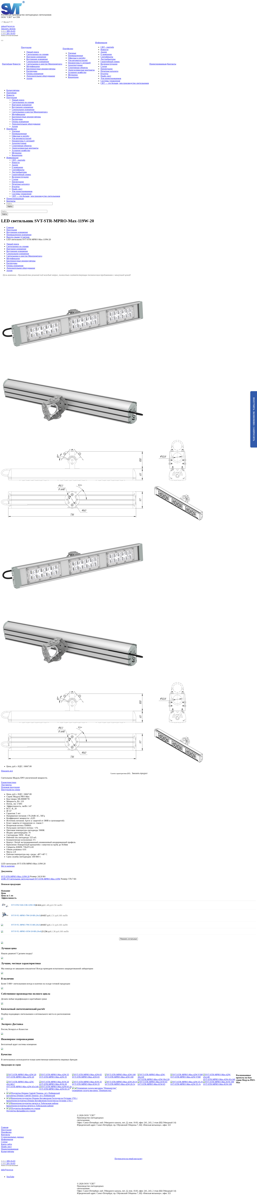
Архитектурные (75, 65)
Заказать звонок (8, 29)
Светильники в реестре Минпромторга (44, 64)
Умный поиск (32, 52)
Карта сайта (6, 1144)
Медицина (73, 75)
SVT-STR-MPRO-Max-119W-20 (15, 876)
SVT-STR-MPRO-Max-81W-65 (151, 1084)
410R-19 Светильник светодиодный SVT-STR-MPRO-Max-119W (30, 879)
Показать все (7, 771)
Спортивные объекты (78, 67)
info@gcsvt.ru (7, 1170)
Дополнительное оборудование (40, 76)
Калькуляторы (12, 90)
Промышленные (75, 55)
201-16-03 (8, 33)
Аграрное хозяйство (77, 72)
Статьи (104, 66)
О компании (106, 54)
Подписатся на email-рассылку (128, 1159)
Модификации (33, 66)
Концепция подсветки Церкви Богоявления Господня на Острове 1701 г (39, 1100)
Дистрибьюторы (108, 59)
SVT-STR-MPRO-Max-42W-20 (20, 1077)
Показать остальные (128, 939)
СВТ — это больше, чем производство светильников (125, 83)
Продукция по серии (10, 789)
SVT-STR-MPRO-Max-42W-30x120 (153, 1079)
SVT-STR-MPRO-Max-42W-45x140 (219, 1079)
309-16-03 (8, 31)
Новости (16, 64)
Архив (29, 78)
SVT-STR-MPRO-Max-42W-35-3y (185, 1084)
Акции (104, 52)
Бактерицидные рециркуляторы (40, 69)
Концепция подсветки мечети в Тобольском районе (30, 1106)
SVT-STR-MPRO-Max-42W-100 (119, 1077)
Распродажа (31, 71)
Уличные (72, 53)
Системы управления (110, 81)
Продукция (26, 47)
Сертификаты (107, 57)
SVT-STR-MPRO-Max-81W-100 (217, 1084)
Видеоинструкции (109, 64)
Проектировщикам (158, 64)
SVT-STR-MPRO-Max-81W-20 (53, 1084)
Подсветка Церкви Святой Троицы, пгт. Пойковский (30, 1095)
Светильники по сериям (37, 54)
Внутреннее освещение (37, 59)
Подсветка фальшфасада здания (20, 1111)
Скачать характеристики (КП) (120, 773)
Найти (9, 206)
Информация (101, 42)
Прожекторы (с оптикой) (79, 63)
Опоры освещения (34, 73)
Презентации (107, 69)
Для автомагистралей (78, 60)
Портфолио (68, 48)
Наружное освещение (36, 57)
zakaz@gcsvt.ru (8, 26)
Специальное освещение (37, 61)
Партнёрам (7, 64)
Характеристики (8, 782)
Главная (4, 1127)
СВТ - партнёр (107, 47)
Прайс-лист (106, 76)
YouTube (10, 1177)
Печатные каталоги (109, 71)
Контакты (171, 64)
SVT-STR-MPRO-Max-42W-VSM (185, 1077)
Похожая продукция (10, 787)
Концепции (73, 77)
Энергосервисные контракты (81, 70)
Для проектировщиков (111, 78)
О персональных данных (12, 1137)
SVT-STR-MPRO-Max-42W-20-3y (120, 1084)
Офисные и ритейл (76, 58)
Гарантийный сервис (110, 61)
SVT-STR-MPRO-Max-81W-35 (86, 1084)
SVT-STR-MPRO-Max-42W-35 (53, 1077)
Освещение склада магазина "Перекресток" (92, 1090)
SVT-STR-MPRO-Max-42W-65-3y (54, 1089)
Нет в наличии (8, 866)
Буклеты (104, 73)
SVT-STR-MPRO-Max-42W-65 (86, 1077)
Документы (6, 785)
